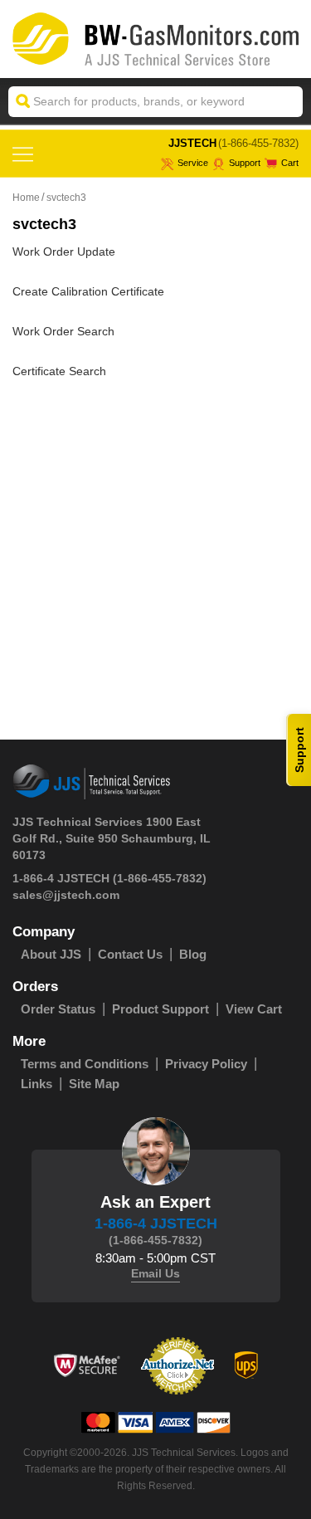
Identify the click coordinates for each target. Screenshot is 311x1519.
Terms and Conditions (84, 1064)
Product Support (160, 1009)
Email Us (155, 1273)
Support (244, 163)
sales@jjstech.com (65, 894)
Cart (290, 163)
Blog (193, 954)
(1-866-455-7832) (258, 143)
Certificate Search (59, 371)
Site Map (94, 1084)
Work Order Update (63, 251)
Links (36, 1084)
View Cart (254, 1009)
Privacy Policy (206, 1064)
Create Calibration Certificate (88, 291)
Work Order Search (63, 331)
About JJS (51, 954)
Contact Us (130, 954)
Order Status (58, 1009)
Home (26, 197)
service (192, 163)
